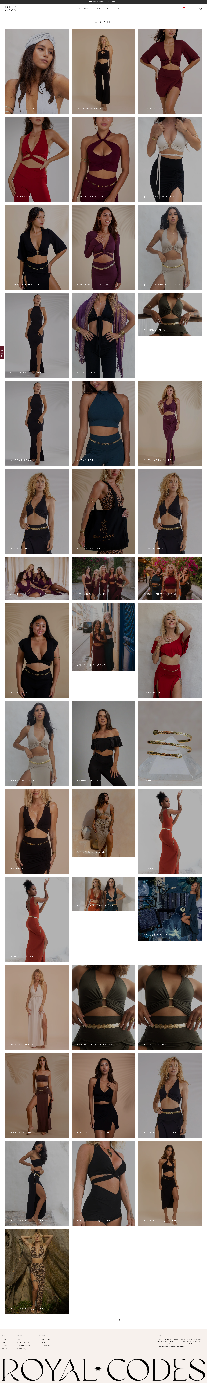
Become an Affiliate (45, 1345)
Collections (112, 8)
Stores (4, 1342)
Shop (99, 8)
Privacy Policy (21, 1349)
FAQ (18, 1339)
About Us (5, 1339)
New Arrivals (85, 8)
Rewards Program (45, 1339)
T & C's (4, 1349)
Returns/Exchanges (23, 1342)
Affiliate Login (43, 1342)
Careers (4, 1345)
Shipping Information (24, 1345)
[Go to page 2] (119, 1320)
